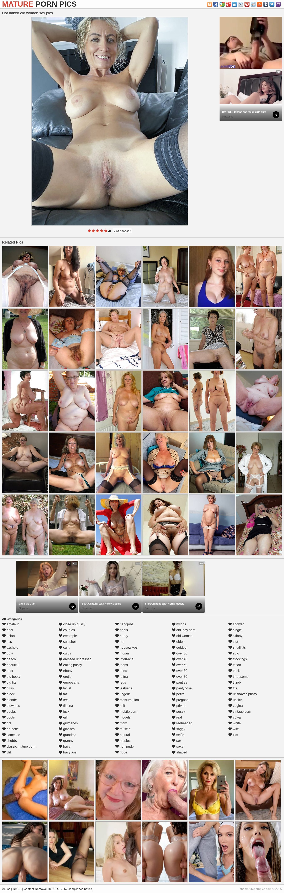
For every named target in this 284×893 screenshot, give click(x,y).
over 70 (181, 676)
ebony (67, 671)
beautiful (12, 665)
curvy (66, 653)
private (180, 705)
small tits (239, 647)
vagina (237, 705)
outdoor (181, 647)
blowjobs (13, 705)
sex (178, 740)
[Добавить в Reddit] (253, 4)
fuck (65, 711)
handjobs (126, 624)
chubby (11, 740)
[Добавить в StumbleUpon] (259, 4)
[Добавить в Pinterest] (246, 4)
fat (64, 694)
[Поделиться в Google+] (228, 4)
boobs (11, 711)
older (179, 641)
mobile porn (128, 711)
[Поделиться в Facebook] (215, 4)
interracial (126, 659)
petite (179, 694)
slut (235, 641)
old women (184, 636)
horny (123, 636)
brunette (12, 729)
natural (124, 735)
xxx (235, 735)
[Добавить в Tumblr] (265, 4)
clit (8, 752)
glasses (68, 729)
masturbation (129, 700)
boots (10, 717)
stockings (239, 659)
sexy (179, 746)
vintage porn (241, 711)
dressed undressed (76, 659)
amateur (12, 624)
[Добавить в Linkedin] (234, 4)
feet (65, 700)
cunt (65, 647)
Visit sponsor (122, 231)
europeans (70, 682)
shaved (181, 752)
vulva (236, 717)
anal (9, 630)
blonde (11, 700)
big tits (11, 682)
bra (8, 723)
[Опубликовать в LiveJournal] (240, 4)
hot (121, 641)
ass (9, 641)
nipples (125, 740)
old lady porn (185, 630)
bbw (9, 653)
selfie (179, 735)
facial (66, 688)
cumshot (69, 641)
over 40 (181, 659)
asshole (12, 647)
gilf (65, 717)
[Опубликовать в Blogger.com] (209, 4)
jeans (123, 665)
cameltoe (13, 735)
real (178, 717)
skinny (237, 636)
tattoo (236, 665)
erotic (66, 676)
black (10, 694)
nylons (180, 624)
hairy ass (69, 752)
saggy (180, 729)
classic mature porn (20, 746)
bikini (10, 688)
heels (123, 630)
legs (122, 682)
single (237, 630)
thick (236, 671)
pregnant (182, 700)
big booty (13, 676)
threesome (240, 676)
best (9, 671)
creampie (69, 636)
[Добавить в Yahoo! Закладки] (278, 4)
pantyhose (183, 688)
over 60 (181, 671)
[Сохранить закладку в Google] (222, 4)
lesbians (125, 688)
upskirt (237, 700)
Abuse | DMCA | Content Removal (24, 889)
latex (123, 671)
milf (122, 705)
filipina (67, 705)
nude (123, 752)
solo (235, 653)
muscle (124, 729)
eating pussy (72, 665)
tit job (236, 682)
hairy (66, 746)
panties (181, 682)
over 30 (181, 653)
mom (123, 723)
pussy (180, 711)
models (125, 717)
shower (238, 624)
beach (11, 659)
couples (68, 630)
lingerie (125, 694)
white (236, 723)
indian (124, 653)
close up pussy (73, 624)
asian (10, 636)
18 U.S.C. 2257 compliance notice (69, 889)
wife (235, 729)
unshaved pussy (244, 694)
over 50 (181, 665)
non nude (126, 746)
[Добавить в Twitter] (271, 4)
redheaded (183, 723)
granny (67, 740)
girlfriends (70, 723)
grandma (69, 735)
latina (123, 676)
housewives (128, 647)
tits (234, 688)
